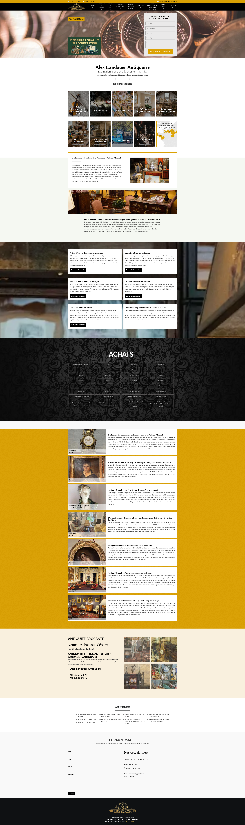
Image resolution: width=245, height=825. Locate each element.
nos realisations (76, 19)
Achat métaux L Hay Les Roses (87, 719)
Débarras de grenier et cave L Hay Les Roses (110, 715)
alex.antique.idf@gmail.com (168, 1)
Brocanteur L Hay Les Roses (86, 722)
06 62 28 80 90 (89, 1)
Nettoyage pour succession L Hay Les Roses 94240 (159, 715)
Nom (69, 751)
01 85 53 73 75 (75, 1)
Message (71, 774)
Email (69, 759)
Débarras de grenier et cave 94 (131, 6)
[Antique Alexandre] (122, 808)
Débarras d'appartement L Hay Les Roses (111, 720)
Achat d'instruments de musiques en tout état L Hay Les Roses (135, 721)
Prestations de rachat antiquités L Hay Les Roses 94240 (159, 720)
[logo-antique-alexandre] (76, 9)
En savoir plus (78, 116)
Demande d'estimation (78, 270)
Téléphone (71, 767)
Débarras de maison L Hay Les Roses (134, 715)
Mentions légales (133, 821)
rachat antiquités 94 (163, 6)
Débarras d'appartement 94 (120, 6)
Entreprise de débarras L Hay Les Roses (87, 715)
